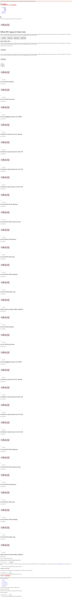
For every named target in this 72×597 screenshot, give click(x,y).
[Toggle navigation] (16, 5)
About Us (3, 12)
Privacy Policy (60, 563)
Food (5, 10)
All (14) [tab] (2, 63)
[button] (37, 7)
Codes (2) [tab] (2, 64)
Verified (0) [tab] (3, 66)
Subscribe (11, 562)
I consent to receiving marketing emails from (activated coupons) (12, 566)
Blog (3, 11)
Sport (5, 8)
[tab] (3, 38)
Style (5, 9)
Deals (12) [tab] (2, 65)
